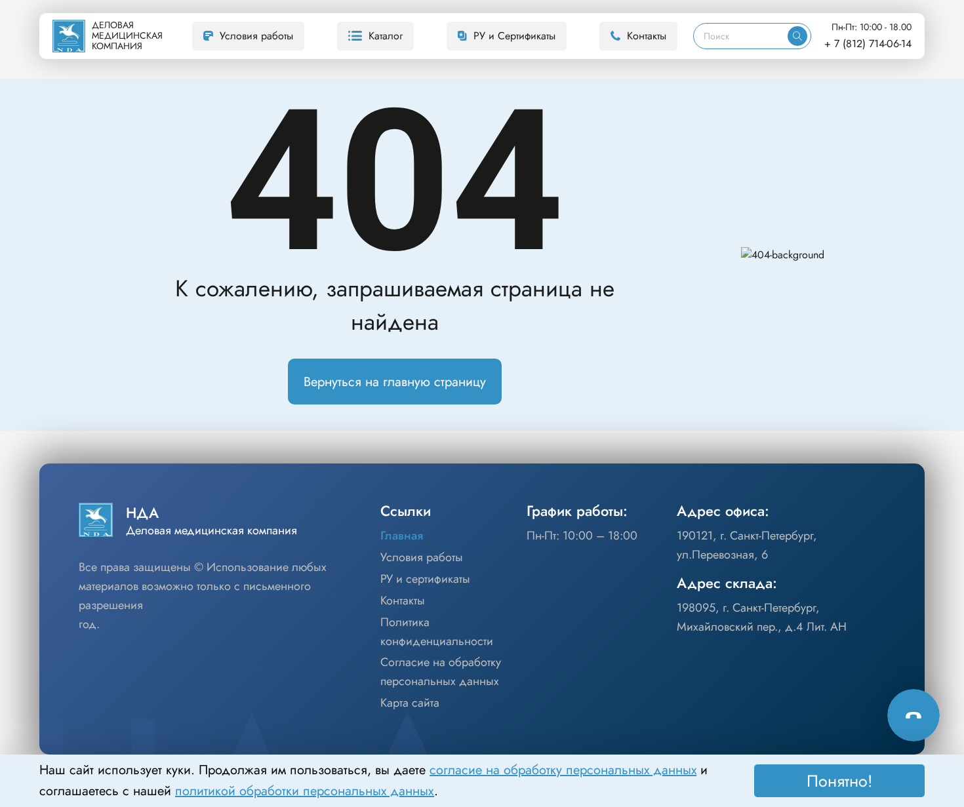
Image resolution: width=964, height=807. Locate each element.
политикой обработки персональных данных (304, 790)
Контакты (646, 35)
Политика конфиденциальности (436, 632)
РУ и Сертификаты (514, 35)
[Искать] (797, 36)
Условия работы (256, 35)
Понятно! (840, 781)
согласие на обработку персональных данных (563, 769)
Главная (401, 535)
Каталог (386, 35)
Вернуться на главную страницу (395, 381)
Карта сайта (409, 702)
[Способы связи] (913, 715)
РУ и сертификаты (425, 578)
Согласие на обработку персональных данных (440, 672)
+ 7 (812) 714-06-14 (868, 43)
